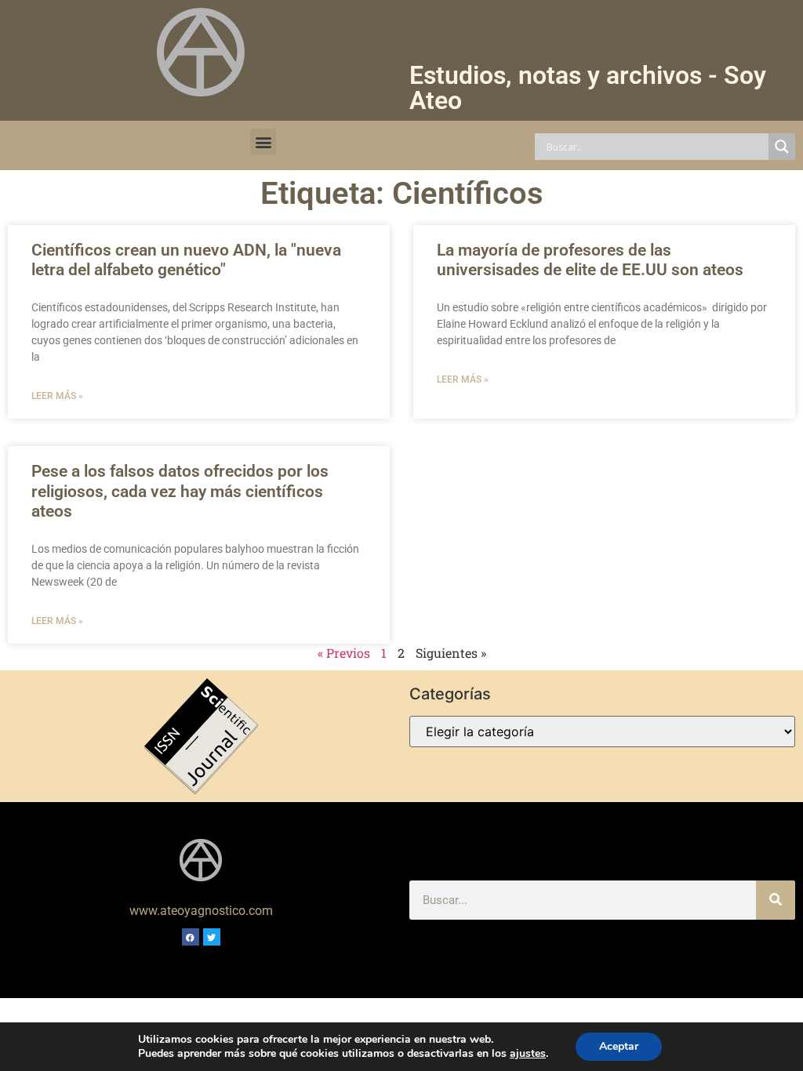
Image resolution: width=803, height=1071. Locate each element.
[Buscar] (775, 900)
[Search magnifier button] (781, 146)
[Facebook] (190, 937)
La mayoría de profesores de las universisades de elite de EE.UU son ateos (590, 260)
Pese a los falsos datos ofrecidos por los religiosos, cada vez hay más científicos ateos (180, 491)
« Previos (344, 652)
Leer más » (57, 395)
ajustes (528, 1054)
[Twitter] (211, 937)
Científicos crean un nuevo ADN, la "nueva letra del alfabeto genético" (186, 260)
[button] (263, 141)
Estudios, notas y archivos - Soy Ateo (587, 87)
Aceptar (618, 1046)
